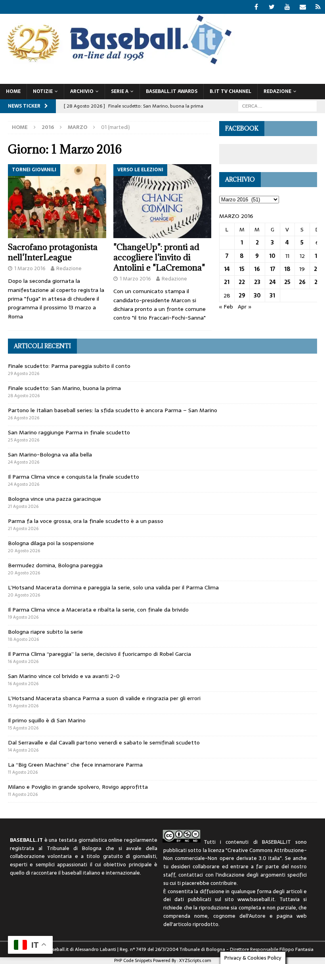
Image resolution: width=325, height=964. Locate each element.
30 (257, 295)
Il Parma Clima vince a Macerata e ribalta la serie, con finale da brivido (98, 609)
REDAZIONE (277, 91)
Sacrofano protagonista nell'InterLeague (53, 252)
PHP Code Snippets (133, 960)
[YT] (287, 7)
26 (302, 282)
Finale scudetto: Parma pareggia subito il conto (69, 366)
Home (13, 91)
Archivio (82, 91)
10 (272, 256)
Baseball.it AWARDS (171, 91)
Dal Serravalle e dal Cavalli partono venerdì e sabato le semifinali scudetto (104, 742)
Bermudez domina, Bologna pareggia (55, 565)
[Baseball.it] (117, 63)
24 (272, 282)
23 (257, 282)
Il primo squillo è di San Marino (47, 720)
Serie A (119, 91)
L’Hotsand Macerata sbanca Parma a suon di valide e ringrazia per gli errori (104, 698)
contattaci (190, 875)
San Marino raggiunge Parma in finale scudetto (69, 432)
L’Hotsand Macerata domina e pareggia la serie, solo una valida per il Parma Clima (113, 587)
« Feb (226, 306)
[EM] (303, 7)
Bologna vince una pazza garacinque (54, 498)
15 (242, 269)
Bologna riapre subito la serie (45, 631)
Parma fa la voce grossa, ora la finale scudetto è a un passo (85, 521)
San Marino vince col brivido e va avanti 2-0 (64, 676)
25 (287, 282)
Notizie (43, 91)
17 (272, 269)
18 (287, 269)
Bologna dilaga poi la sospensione (51, 543)
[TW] (272, 7)
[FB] (256, 7)
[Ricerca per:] (277, 105)
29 (242, 295)
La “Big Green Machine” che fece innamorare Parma (75, 764)
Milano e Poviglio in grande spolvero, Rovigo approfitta (78, 786)
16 (257, 269)
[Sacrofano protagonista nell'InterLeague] (57, 201)
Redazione (69, 268)
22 (242, 282)
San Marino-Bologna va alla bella (50, 454)
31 (272, 295)
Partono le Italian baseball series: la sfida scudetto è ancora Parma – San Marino (112, 410)
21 (226, 282)
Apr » (245, 306)
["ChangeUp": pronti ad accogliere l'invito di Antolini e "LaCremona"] (162, 201)
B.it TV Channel (230, 91)
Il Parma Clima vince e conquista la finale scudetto (73, 476)
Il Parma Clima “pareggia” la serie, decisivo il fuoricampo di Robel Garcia (99, 654)
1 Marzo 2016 (30, 268)
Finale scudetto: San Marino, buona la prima (64, 388)
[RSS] (318, 7)
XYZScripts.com (195, 960)
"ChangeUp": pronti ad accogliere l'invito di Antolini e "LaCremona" (159, 257)
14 (227, 269)
